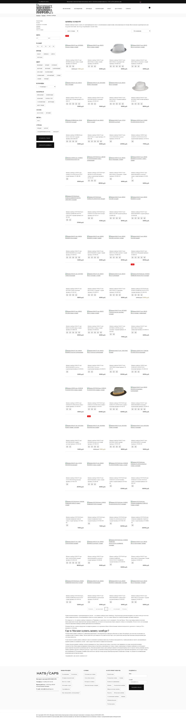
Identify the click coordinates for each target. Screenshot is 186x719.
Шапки (38, 26)
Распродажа (111, 704)
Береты (109, 692)
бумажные (40, 95)
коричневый (56, 68)
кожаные (40, 98)
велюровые (49, 95)
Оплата (128, 8)
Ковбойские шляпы (119, 685)
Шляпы (38, 28)
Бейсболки (39, 21)
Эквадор (56, 131)
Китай (46, 128)
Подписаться (136, 687)
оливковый (40, 75)
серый (58, 75)
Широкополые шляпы (113, 689)
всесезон (40, 113)
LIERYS (53, 54)
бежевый (40, 65)
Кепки (38, 22)
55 (37, 46)
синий (39, 79)
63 (53, 46)
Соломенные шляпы (113, 696)
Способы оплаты (89, 678)
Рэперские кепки (112, 678)
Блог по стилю (66, 681)
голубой (54, 65)
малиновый (49, 72)
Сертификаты (66, 689)
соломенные (41, 102)
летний (48, 113)
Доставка (118, 8)
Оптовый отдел (66, 685)
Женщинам (78, 8)
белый (47, 65)
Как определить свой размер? (71, 692)
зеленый (47, 68)
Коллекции (100, 8)
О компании (65, 674)
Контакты (74, 674)
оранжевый (50, 75)
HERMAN (46, 54)
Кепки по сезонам (41, 24)
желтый (39, 68)
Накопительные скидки (91, 685)
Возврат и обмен (89, 681)
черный (46, 79)
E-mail (130, 679)
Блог (109, 8)
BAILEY (39, 54)
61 (49, 46)
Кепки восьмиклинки (113, 681)
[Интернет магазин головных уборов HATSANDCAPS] (44, 8)
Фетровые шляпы (119, 692)
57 (41, 46)
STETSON (39, 57)
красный (40, 72)
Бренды (89, 8)
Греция (39, 128)
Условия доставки (90, 674)
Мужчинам (66, 8)
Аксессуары (39, 29)
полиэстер (49, 98)
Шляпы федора (111, 700)
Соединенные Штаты (43, 131)
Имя (130, 673)
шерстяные (40, 105)
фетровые (51, 102)
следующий (116, 609)
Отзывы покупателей (68, 678)
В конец (124, 609)
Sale (38, 120)
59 (45, 46)
